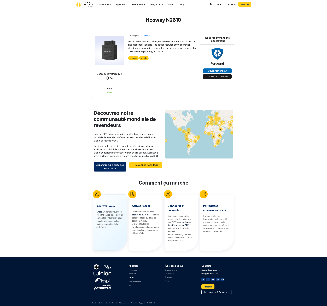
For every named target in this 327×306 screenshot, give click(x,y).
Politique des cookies (124, 303)
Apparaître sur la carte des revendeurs (110, 167)
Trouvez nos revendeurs (145, 165)
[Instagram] (218, 279)
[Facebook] (203, 279)
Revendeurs (137, 4)
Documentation (135, 282)
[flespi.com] (102, 280)
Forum (131, 285)
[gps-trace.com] (85, 4)
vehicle (144, 58)
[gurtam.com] (102, 273)
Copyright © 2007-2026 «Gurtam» (148, 303)
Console (229, 4)
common (133, 58)
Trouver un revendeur (217, 76)
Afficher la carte (199, 134)
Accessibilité (134, 303)
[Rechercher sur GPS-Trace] (211, 4)
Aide (170, 4)
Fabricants (133, 270)
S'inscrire (244, 4)
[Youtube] (222, 279)
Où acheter (169, 274)
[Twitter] (208, 279)
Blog (182, 4)
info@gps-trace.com (209, 274)
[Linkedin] (213, 279)
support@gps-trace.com (211, 270)
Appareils (120, 4)
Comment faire (171, 270)
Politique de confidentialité (111, 303)
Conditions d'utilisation (97, 303)
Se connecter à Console (215, 292)
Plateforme (104, 4)
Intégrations (155, 4)
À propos (168, 277)
